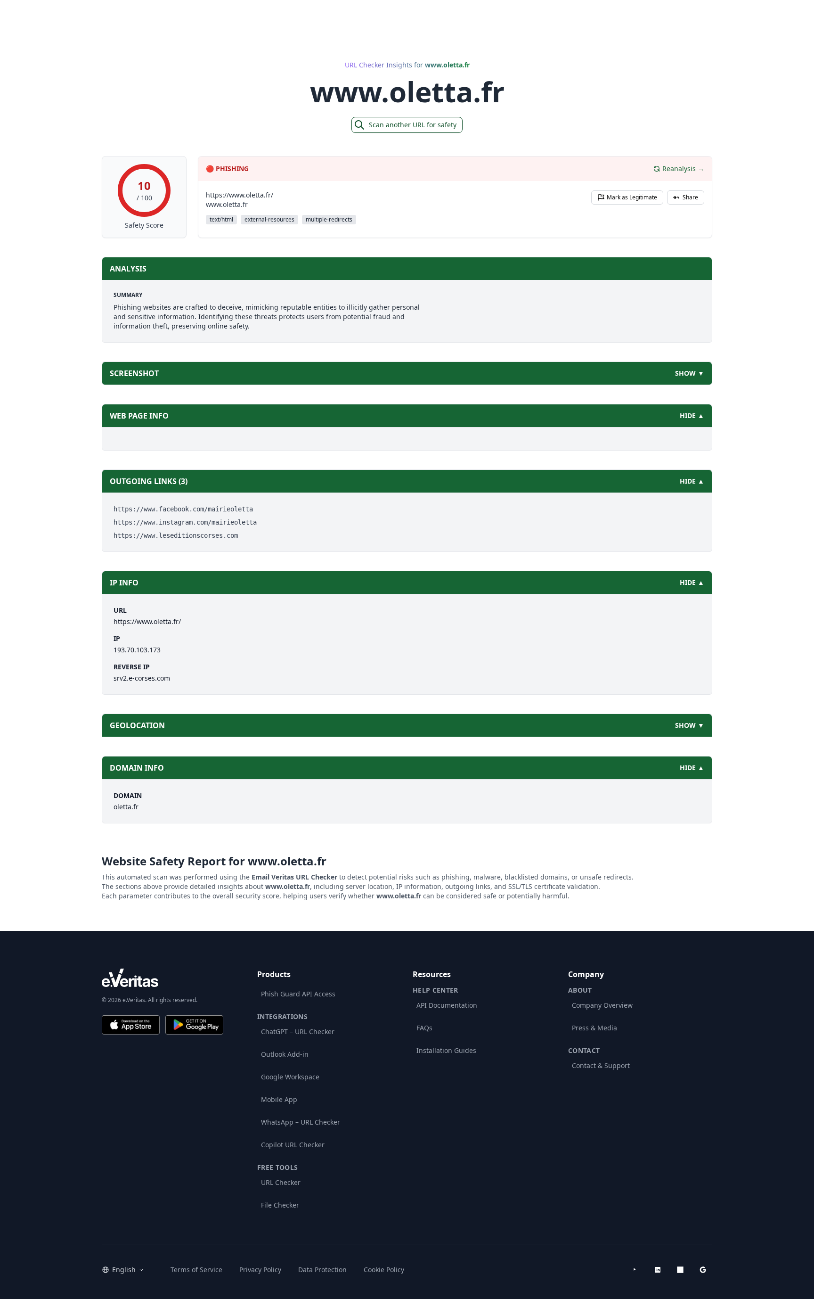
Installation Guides (446, 1050)
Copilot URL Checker (293, 1144)
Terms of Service (196, 1269)
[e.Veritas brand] (162, 978)
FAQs (424, 1027)
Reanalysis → (683, 168)
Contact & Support (601, 1065)
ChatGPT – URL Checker (297, 1031)
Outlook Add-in (285, 1054)
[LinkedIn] (657, 1269)
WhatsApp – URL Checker (300, 1122)
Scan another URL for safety (412, 124)
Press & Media (594, 1027)
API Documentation (446, 1005)
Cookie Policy (384, 1269)
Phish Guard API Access (298, 993)
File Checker (280, 1204)
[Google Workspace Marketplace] (702, 1269)
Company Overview (602, 1005)
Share (690, 197)
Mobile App (279, 1099)
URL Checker (281, 1182)
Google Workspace (290, 1076)
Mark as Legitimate (632, 197)
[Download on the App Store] (131, 1025)
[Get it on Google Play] (194, 1025)
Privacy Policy (260, 1269)
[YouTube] (635, 1269)
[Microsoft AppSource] (680, 1269)
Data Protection (322, 1269)
